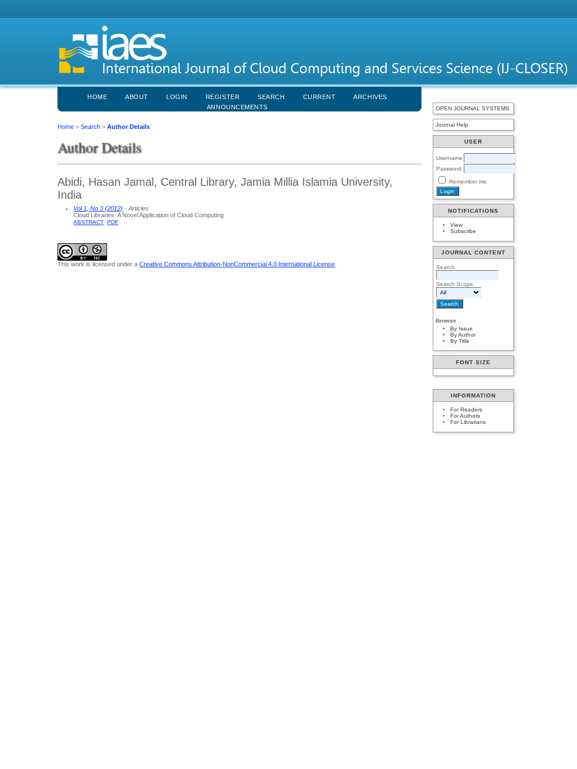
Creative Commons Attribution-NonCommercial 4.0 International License (237, 264)
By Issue (461, 328)
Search (90, 126)
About (136, 96)
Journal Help (452, 125)
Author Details (128, 126)
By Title (459, 341)
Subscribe (463, 231)
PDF (112, 222)
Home (97, 96)
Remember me (468, 181)
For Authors (465, 416)
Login (177, 96)
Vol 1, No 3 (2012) (98, 208)
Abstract (88, 222)
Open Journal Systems (472, 108)
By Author (463, 335)
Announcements (237, 107)
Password (448, 169)
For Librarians (468, 422)
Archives (370, 96)
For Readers (466, 409)
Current (319, 96)
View (456, 225)
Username (449, 158)
